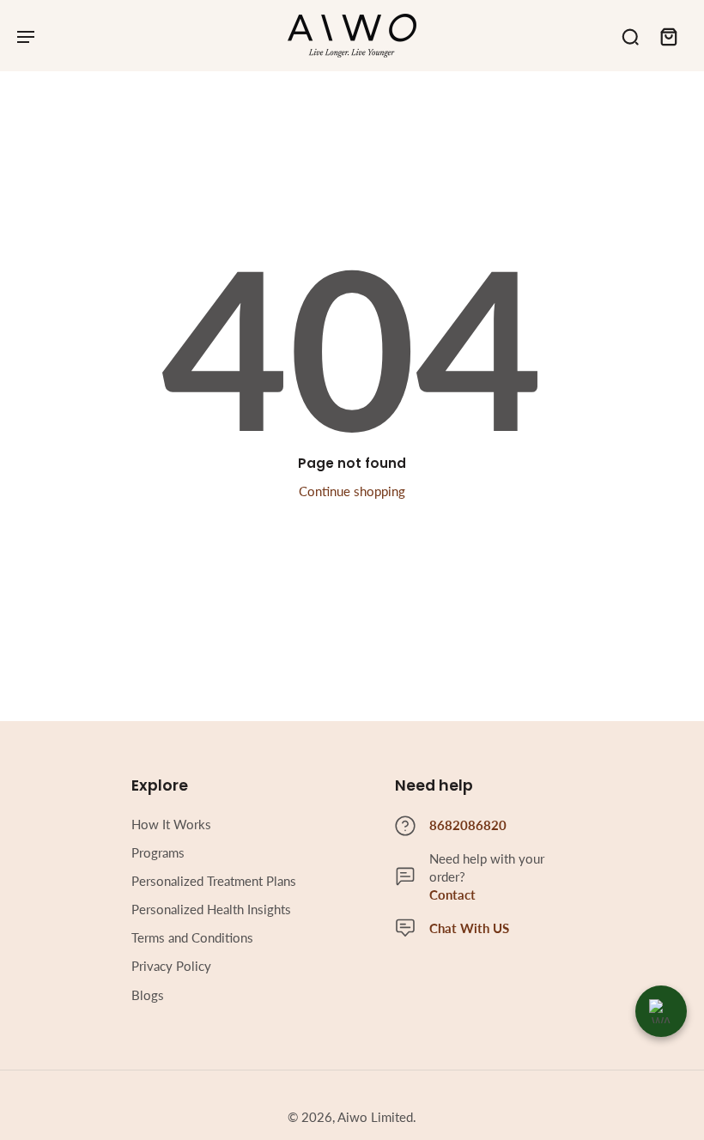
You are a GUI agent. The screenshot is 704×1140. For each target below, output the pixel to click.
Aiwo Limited (375, 1117)
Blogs (147, 995)
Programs (158, 852)
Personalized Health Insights (211, 909)
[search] (630, 36)
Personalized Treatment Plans (213, 880)
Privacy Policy (171, 965)
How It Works (171, 824)
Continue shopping (352, 491)
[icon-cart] (668, 36)
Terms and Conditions (192, 937)
